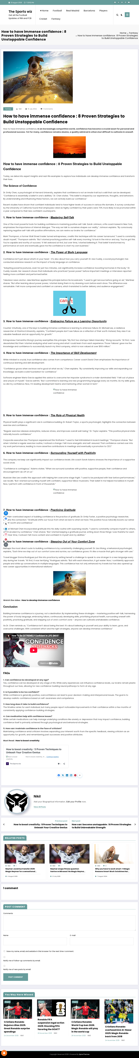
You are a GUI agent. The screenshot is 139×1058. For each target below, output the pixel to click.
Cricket (43, 18)
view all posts (40, 807)
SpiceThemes (84, 1054)
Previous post (61, 821)
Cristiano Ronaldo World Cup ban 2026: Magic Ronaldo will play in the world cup (84, 1026)
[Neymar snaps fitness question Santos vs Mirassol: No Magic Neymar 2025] (69, 854)
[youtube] (129, 2)
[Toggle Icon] (127, 14)
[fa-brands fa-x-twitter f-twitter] (118, 2)
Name (5, 935)
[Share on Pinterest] (75, 775)
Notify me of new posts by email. (17, 969)
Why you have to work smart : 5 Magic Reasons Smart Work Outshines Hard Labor (112, 870)
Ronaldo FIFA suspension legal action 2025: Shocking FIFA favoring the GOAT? (51, 1024)
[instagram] (125, 2)
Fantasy (55, 18)
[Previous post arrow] (4, 824)
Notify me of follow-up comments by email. (21, 960)
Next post (76, 821)
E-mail (72, 935)
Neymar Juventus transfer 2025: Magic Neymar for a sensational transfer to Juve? (20, 870)
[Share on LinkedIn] (67, 775)
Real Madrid (72, 10)
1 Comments (48, 109)
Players (103, 10)
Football (57, 10)
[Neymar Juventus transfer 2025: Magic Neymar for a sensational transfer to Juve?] (25, 854)
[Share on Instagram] (71, 775)
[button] (80, 775)
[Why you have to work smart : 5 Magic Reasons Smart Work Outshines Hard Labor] (114, 854)
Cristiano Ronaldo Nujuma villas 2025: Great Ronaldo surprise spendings (17, 1026)
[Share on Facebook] (58, 775)
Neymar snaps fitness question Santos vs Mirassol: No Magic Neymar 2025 (67, 870)
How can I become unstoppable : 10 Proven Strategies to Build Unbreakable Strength (101, 826)
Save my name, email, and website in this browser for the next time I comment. (40, 951)
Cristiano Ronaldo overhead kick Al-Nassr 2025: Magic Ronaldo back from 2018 (118, 1031)
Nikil (20, 109)
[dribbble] (122, 2)
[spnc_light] (121, 14)
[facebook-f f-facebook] (115, 2)
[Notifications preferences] (4, 1053)
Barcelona (89, 10)
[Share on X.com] (63, 775)
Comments (8, 913)
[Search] (117, 15)
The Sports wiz (20, 11)
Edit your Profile (73, 802)
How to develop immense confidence (41, 600)
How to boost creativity (27, 740)
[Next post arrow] (135, 824)
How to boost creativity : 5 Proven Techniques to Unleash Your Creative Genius (40, 826)
